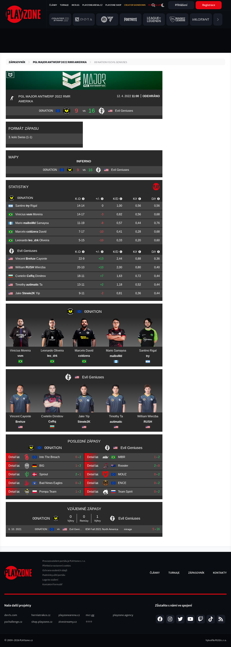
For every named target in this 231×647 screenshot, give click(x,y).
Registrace (208, 5)
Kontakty (220, 572)
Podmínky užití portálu (53, 575)
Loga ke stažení (50, 579)
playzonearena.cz (69, 615)
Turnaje (64, 5)
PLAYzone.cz (26, 640)
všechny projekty (89, 622)
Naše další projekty (17, 605)
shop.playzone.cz (41, 621)
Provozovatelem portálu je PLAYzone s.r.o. (64, 561)
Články (53, 5)
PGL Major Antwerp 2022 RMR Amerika (60, 62)
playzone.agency (123, 615)
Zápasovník (17, 62)
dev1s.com (10, 615)
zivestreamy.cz (67, 621)
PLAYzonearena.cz (92, 5)
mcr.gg (90, 615)
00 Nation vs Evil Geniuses (110, 62)
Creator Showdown (134, 5)
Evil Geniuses (26, 251)
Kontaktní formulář (52, 584)
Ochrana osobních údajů (54, 570)
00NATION (24, 198)
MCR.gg (75, 5)
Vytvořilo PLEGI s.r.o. (216, 640)
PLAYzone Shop (113, 5)
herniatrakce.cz (40, 615)
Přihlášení (181, 5)
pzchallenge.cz (13, 621)
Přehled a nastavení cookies (56, 565)
